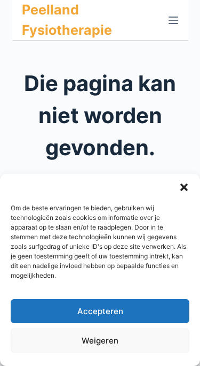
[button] (184, 187)
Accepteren (100, 311)
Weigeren (100, 341)
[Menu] (173, 20)
